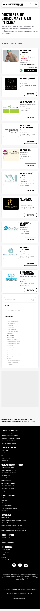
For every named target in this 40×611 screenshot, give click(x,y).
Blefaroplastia (10, 327)
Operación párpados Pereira (8, 472)
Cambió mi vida (5, 517)
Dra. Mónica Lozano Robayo (8, 440)
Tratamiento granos (6, 505)
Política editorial (28, 596)
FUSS (2, 497)
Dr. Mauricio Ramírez (25, 224)
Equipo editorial (5, 540)
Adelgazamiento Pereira (7, 485)
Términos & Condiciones (19, 598)
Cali (2, 455)
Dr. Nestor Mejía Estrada (26, 174)
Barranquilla (4, 460)
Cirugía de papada (11, 329)
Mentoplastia (10, 356)
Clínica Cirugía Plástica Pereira (27, 273)
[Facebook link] (20, 566)
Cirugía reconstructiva (12, 331)
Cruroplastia (10, 333)
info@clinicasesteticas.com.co (28, 589)
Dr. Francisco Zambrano (25, 51)
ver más (21, 277)
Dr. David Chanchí (27, 78)
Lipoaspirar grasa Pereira (7, 488)
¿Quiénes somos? (6, 537)
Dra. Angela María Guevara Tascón (10, 438)
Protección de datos (11, 593)
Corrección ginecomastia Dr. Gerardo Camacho (13, 528)
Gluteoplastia (10, 337)
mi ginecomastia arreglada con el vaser (11, 525)
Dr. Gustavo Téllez (27, 102)
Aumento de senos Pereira (8, 483)
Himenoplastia (5, 503)
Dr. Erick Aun (25, 150)
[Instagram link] (14, 566)
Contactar (30, 70)
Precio (20, 43)
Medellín (3, 453)
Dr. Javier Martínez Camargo (8, 443)
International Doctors (6, 560)
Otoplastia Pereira (6, 480)
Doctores (14, 43)
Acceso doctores (5, 549)
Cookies (30, 593)
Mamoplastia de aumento (13, 353)
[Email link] (26, 565)
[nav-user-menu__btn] (35, 4)
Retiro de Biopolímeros (12, 362)
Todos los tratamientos (13, 321)
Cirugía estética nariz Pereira (8, 470)
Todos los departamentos (13, 310)
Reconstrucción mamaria (13, 360)
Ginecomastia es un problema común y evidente (13, 520)
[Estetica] (14, 5)
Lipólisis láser (10, 349)
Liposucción (10, 351)
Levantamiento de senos (13, 343)
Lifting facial (10, 345)
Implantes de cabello (12, 339)
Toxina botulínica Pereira (7, 467)
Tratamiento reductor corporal (9, 508)
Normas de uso (22, 593)
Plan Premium (5, 552)
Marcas (3, 554)
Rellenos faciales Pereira (7, 478)
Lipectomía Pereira (6, 475)
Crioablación (4, 510)
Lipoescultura (10, 347)
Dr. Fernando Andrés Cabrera (26, 199)
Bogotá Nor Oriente (6, 458)
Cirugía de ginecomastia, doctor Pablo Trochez (13, 530)
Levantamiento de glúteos (13, 341)
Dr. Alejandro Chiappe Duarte (9, 433)
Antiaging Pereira (5, 491)
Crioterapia (4, 500)
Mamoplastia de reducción (14, 355)
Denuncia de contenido (7, 542)
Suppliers (3, 557)
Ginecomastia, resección (7, 522)
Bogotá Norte (4, 450)
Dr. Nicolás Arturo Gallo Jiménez (9, 435)
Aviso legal (19, 596)
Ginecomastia (10, 335)
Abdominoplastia (11, 323)
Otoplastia (9, 358)
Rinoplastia (10, 364)
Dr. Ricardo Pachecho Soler (26, 126)
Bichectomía (10, 325)
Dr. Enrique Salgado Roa (25, 248)
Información (5, 43)
